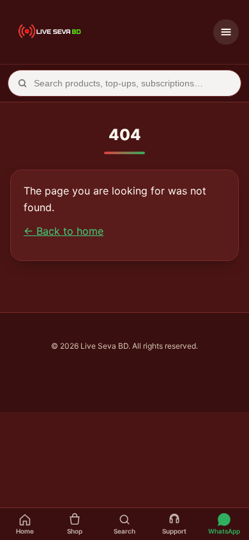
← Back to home (63, 231)
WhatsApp (224, 531)
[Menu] (226, 32)
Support (174, 531)
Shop (74, 531)
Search (124, 531)
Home (25, 531)
